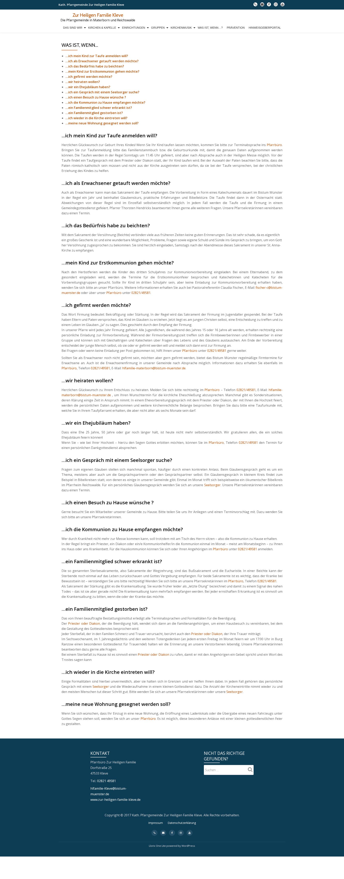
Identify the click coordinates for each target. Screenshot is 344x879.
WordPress (188, 846)
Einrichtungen (133, 27)
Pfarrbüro (274, 145)
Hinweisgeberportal (265, 27)
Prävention (236, 27)
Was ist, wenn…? (210, 27)
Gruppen (158, 27)
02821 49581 (106, 781)
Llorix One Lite (157, 846)
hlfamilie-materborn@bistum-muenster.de (154, 368)
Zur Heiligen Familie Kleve (98, 15)
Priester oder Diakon (84, 623)
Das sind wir (72, 27)
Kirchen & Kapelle (102, 27)
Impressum (155, 823)
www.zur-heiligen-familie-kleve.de (115, 799)
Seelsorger (212, 485)
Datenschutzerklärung (182, 823)
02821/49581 (140, 293)
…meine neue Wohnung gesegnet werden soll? (102, 123)
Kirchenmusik (181, 27)
